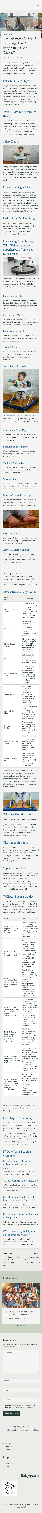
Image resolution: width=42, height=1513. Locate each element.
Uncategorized (9, 34)
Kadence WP (21, 1507)
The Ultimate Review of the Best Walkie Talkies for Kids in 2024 (10, 1259)
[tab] (17, 1325)
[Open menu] (38, 5)
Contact (9, 1446)
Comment (9, 1352)
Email (7, 1390)
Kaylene (7, 57)
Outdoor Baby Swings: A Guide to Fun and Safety (32, 1258)
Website (7, 1400)
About (8, 1449)
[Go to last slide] (6, 1303)
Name (7, 1381)
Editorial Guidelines (11, 1430)
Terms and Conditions (30, 1430)
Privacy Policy (15, 1427)
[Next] (36, 1303)
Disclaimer (27, 1427)
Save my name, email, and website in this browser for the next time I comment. (20, 1406)
